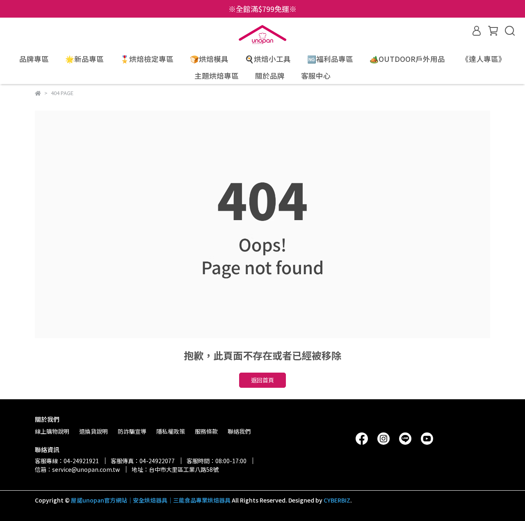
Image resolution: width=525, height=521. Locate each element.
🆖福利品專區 (330, 59)
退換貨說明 (93, 431)
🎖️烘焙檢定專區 (146, 59)
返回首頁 (262, 380)
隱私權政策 (170, 431)
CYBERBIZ (337, 500)
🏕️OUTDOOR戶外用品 (407, 59)
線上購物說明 (52, 431)
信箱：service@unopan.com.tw (77, 469)
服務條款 (206, 431)
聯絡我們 (239, 431)
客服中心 (316, 76)
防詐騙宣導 (132, 431)
